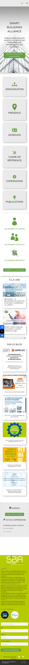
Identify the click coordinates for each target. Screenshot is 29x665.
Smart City (16, 583)
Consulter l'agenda (14, 514)
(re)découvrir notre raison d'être (14, 55)
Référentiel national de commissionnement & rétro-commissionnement (14, 367)
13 (17, 68)
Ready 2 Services (12, 595)
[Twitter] (2, 331)
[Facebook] (2, 327)
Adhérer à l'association (14, 270)
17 (22, 68)
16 (21, 68)
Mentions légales (9, 657)
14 (18, 68)
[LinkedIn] (2, 335)
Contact (13, 659)
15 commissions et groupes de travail (15, 585)
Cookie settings (23, 662)
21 (28, 68)
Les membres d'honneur (14, 229)
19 (25, 68)
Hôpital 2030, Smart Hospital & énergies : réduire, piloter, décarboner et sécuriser (15, 491)
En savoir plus (7, 531)
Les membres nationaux (14, 244)
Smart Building (8, 583)
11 (14, 68)
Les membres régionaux (14, 260)
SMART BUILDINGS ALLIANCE (14, 27)
